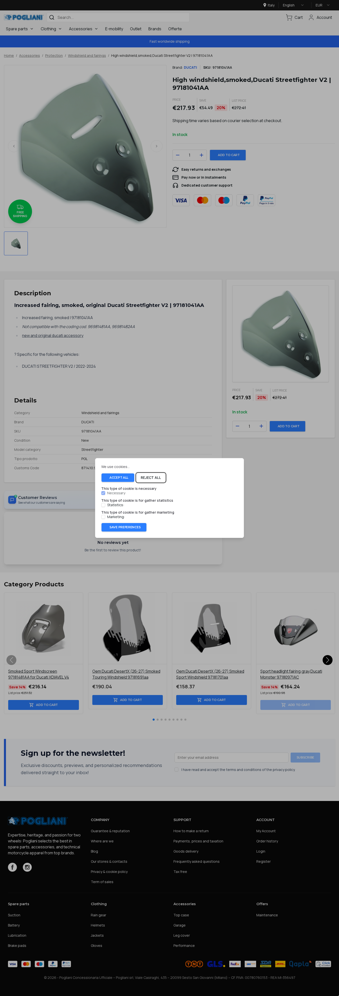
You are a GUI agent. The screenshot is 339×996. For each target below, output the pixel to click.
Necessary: (116, 493)
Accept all (118, 477)
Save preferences (124, 527)
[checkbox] (103, 493)
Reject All (151, 477)
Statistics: (115, 505)
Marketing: (116, 517)
